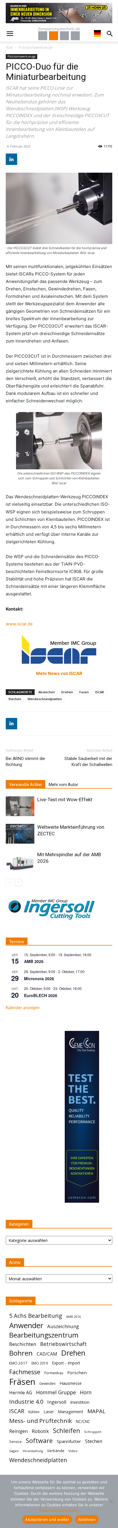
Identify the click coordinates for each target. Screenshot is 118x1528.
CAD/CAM (47, 1354)
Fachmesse (24, 1372)
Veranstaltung (33, 1451)
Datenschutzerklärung (59, 1510)
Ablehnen (87, 1519)
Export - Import (66, 1363)
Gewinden (47, 1383)
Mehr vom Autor (63, 784)
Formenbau (53, 1373)
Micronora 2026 (39, 978)
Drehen (67, 692)
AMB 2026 (34, 961)
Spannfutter (69, 1441)
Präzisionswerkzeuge (36, 47)
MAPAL (96, 1411)
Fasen (84, 692)
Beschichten (22, 1344)
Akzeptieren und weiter (47, 1519)
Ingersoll (56, 1402)
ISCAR (99, 692)
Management (70, 1411)
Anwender (26, 1325)
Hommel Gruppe (56, 1392)
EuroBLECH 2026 (40, 995)
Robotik (40, 1431)
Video (73, 1451)
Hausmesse (71, 1383)
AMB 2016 (73, 1316)
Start (9, 47)
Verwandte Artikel (25, 784)
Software (39, 1441)
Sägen (14, 1451)
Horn (86, 1392)
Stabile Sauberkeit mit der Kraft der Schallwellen (88, 761)
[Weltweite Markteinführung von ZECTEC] (20, 834)
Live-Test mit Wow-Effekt (64, 799)
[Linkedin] (11, 159)
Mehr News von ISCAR (59, 673)
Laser (49, 1411)
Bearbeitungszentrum (43, 1335)
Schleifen (66, 1430)
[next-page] (18, 882)
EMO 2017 (18, 1363)
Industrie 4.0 (26, 1402)
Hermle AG (20, 1393)
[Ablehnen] (111, 1501)
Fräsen (22, 1382)
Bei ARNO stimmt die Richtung (25, 761)
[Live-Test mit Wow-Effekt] (20, 806)
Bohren (21, 1353)
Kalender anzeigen (23, 1007)
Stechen (14, 699)
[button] (10, 34)
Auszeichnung (63, 1326)
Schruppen (92, 1431)
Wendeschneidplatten (44, 699)
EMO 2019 (40, 1363)
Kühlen (34, 1411)
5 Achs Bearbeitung (35, 1316)
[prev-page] (9, 882)
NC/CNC (83, 1421)
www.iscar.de (19, 624)
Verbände (55, 1450)
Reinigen (18, 1431)
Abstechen (46, 692)
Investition (79, 1402)
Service (15, 1441)
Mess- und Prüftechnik (40, 1421)
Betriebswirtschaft (63, 1344)
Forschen (77, 1372)
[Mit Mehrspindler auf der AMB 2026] (20, 861)
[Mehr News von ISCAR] (59, 649)
